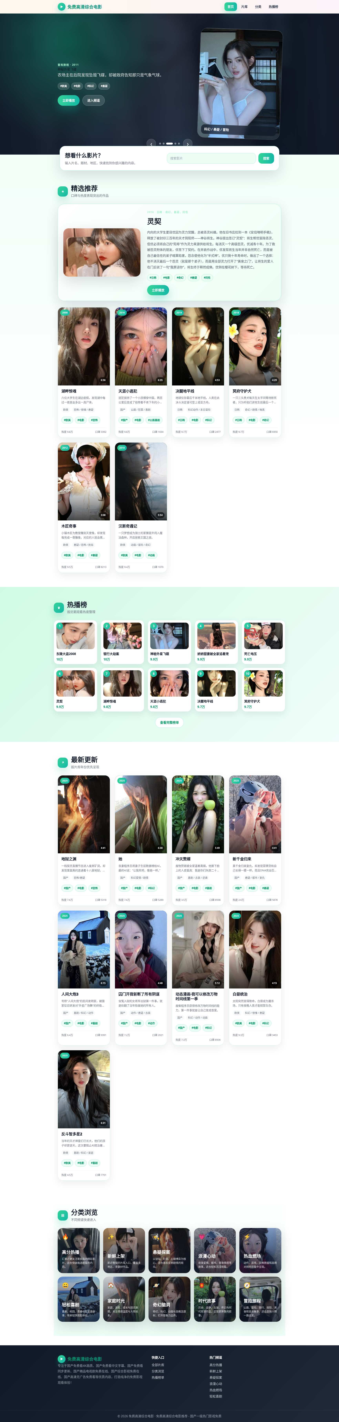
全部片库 (158, 1365)
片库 (244, 7)
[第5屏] (179, 144)
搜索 (266, 158)
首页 (231, 7)
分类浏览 (158, 1371)
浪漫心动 (216, 1384)
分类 (258, 7)
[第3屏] (167, 144)
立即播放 (68, 100)
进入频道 (93, 100)
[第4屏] (173, 144)
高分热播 (216, 1365)
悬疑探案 (216, 1377)
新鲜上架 (216, 1371)
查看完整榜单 (169, 722)
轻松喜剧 (216, 1396)
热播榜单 (158, 1377)
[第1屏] (160, 144)
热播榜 (273, 7)
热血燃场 (216, 1390)
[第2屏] (164, 144)
